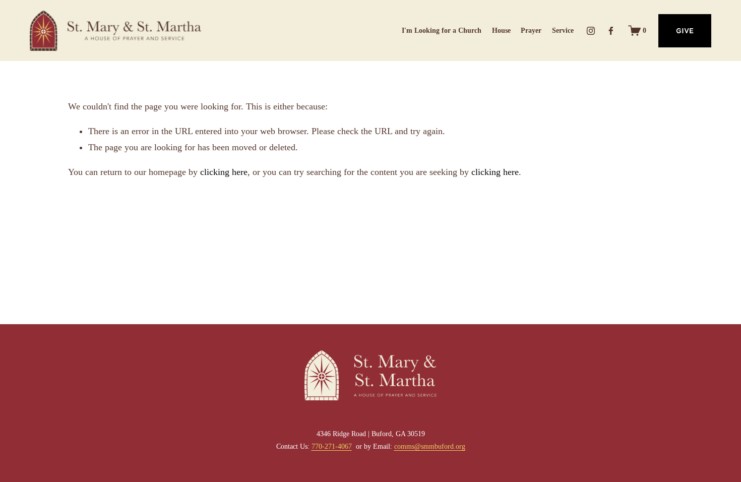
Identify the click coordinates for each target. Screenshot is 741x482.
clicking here (224, 172)
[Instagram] (591, 31)
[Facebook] (611, 31)
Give (685, 30)
